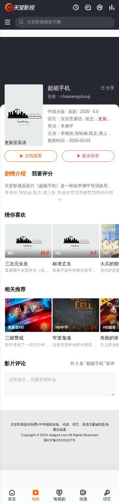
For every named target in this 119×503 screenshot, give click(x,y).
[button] (18, 174)
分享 (107, 88)
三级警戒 (14, 338)
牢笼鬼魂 (62, 338)
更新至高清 (15, 142)
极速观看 (88, 156)
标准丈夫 (62, 263)
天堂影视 (17, 424)
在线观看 (31, 156)
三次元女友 (16, 263)
